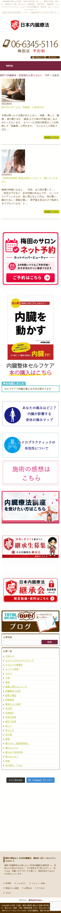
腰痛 (7, 739)
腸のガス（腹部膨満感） (17, 743)
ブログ (8, 673)
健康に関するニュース (16, 686)
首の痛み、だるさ (14, 765)
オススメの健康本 (14, 664)
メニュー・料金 (38, 883)
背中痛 (8, 734)
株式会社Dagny (35, 900)
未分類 (8, 708)
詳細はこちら (52, 137)
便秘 (7, 682)
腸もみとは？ (11, 756)
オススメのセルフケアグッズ (19, 660)
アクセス (41, 888)
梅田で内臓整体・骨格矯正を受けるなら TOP (25, 75)
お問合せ (28, 888)
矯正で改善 (10, 721)
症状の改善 (10, 717)
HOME (8, 883)
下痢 (7, 678)
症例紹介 (9, 712)
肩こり (8, 726)
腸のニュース (11, 748)
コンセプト (21, 883)
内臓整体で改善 (13, 691)
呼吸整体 (9, 700)
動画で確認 (10, 695)
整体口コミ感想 (13, 704)
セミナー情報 (11, 669)
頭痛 (7, 761)
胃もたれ (9, 730)
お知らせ (9, 656)
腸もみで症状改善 (14, 752)
